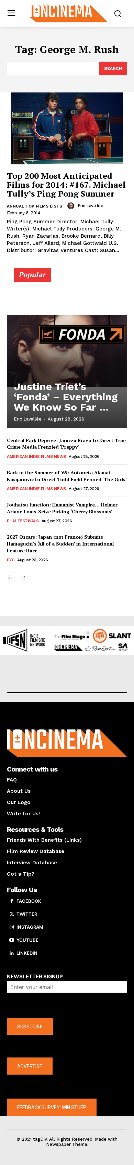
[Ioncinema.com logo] (69, 13)
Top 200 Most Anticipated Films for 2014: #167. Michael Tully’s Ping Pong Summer (66, 184)
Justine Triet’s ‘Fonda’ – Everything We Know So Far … (66, 396)
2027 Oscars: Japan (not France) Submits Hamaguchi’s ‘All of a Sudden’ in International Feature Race (60, 543)
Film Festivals (22, 520)
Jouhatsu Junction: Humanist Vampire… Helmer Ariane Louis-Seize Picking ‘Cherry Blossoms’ (62, 508)
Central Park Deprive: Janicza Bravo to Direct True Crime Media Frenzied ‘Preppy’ (66, 443)
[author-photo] (71, 205)
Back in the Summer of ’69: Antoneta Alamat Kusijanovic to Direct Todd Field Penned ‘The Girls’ (67, 476)
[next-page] (22, 577)
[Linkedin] (11, 953)
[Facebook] (11, 901)
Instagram (29, 927)
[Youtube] (11, 940)
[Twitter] (11, 914)
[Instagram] (11, 927)
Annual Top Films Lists (34, 206)
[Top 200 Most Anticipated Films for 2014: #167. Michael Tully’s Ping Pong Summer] (67, 128)
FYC (10, 560)
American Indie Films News (36, 456)
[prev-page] (11, 577)
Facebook (28, 901)
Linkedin (26, 953)
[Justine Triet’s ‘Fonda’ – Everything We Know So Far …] (67, 351)
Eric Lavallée (90, 205)
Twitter (26, 914)
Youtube (27, 940)
